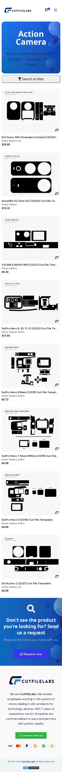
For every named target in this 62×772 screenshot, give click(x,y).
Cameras (32, 59)
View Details (31, 111)
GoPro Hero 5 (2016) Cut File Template (27, 519)
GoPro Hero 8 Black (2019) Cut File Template (31, 392)
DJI (19, 140)
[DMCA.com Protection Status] (31, 767)
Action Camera (9, 140)
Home (10, 53)
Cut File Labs (28, 761)
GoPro (21, 332)
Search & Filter (32, 79)
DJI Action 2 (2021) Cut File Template (26, 583)
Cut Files (15, 59)
